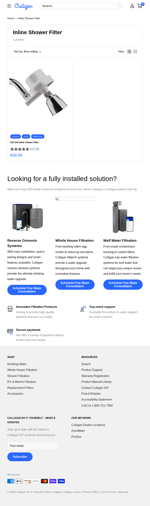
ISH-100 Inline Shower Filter (24, 142)
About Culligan (52, 491)
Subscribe (20, 456)
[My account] (132, 6)
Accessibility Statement (96, 399)
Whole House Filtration (22, 369)
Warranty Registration (95, 375)
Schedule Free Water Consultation (27, 290)
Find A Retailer (91, 393)
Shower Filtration (18, 375)
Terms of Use (108, 491)
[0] (139, 6)
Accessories (15, 393)
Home (10, 18)
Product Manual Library (96, 381)
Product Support (91, 369)
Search (86, 364)
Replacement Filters (20, 387)
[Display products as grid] (129, 51)
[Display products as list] (135, 51)
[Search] (119, 6)
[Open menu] (9, 5)
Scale (26, 136)
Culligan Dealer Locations (88, 424)
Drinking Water (17, 364)
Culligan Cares (71, 491)
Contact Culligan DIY (95, 387)
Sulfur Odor (38, 136)
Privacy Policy (91, 491)
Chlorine (15, 136)
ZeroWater (78, 430)
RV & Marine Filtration (21, 381)
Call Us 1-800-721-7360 (97, 405)
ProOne (76, 436)
